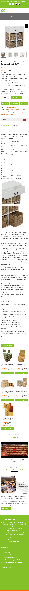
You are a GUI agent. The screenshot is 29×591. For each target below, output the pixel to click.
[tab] (5, 126)
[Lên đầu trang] (25, 587)
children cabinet (15, 109)
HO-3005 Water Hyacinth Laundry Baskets (21, 392)
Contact (6, 103)
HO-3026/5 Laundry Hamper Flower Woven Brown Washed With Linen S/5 (7, 365)
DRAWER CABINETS (11, 107)
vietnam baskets (23, 111)
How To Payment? (6, 552)
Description (5, 126)
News (18, 7)
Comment (15, 126)
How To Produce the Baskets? (9, 557)
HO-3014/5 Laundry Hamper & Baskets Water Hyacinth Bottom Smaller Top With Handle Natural (7, 392)
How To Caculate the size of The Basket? (12, 562)
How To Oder (12, 7)
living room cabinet (13, 111)
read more (5, 508)
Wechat (24, 103)
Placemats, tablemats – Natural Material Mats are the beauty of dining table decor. (13, 497)
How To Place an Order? (7, 555)
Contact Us (23, 7)
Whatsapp (15, 103)
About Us (5, 7)
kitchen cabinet (4, 111)
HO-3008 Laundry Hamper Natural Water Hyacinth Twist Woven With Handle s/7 (22, 365)
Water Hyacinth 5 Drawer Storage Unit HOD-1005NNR (7, 419)
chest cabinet (7, 109)
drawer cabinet (23, 109)
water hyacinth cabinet (17, 112)
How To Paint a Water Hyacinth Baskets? (11, 560)
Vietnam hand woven (6, 112)
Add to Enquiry (16, 97)
